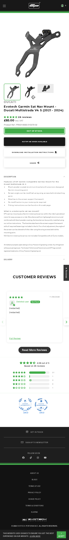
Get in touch (36, 432)
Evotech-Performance (27, 526)
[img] (16, 297)
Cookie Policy (34, 499)
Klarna (34, 512)
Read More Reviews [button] (34, 350)
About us (34, 473)
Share (33, 163)
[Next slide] (66, 322)
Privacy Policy (34, 492)
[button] (11, 117)
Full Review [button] (15, 338)
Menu (4, 6)
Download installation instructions (33, 152)
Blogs (34, 479)
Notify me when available (34, 141)
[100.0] (25, 404)
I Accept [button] (61, 534)
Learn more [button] (35, 536)
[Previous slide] (2, 322)
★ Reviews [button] (66, 272)
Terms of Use (34, 486)
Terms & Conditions (35, 506)
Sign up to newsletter (37, 442)
